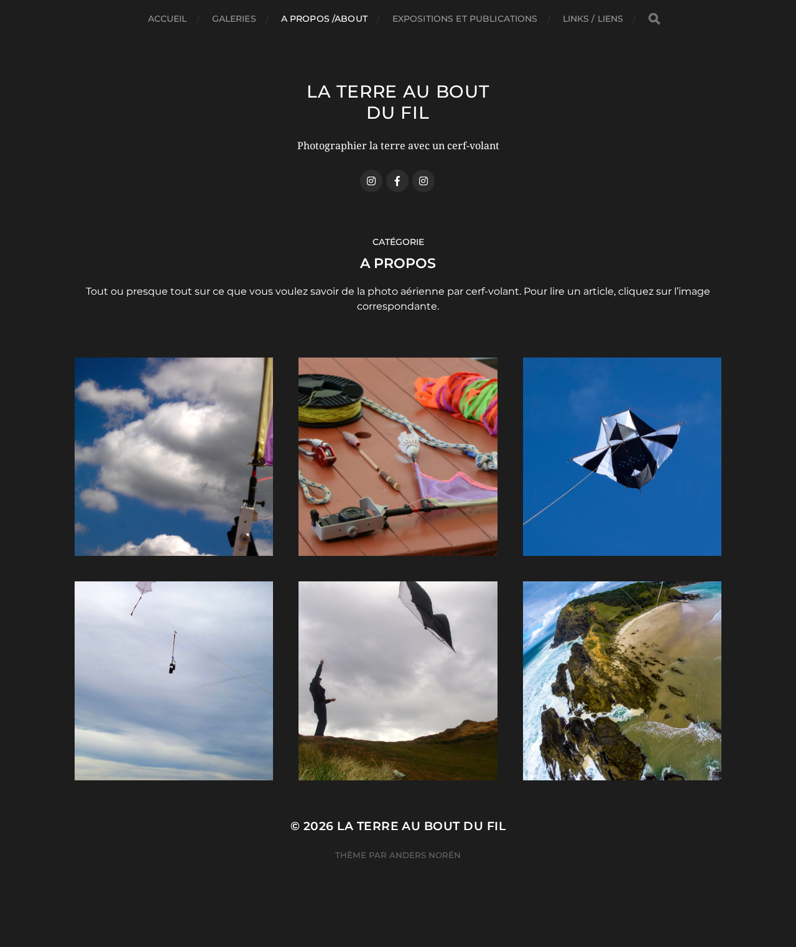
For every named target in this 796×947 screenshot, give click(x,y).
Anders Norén (425, 855)
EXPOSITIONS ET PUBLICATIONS (465, 18)
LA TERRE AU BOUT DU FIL (398, 102)
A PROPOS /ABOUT (324, 18)
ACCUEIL (167, 18)
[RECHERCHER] (654, 19)
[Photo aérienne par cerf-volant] (371, 181)
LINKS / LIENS (593, 18)
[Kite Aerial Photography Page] (397, 181)
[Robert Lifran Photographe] (423, 181)
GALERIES (234, 18)
